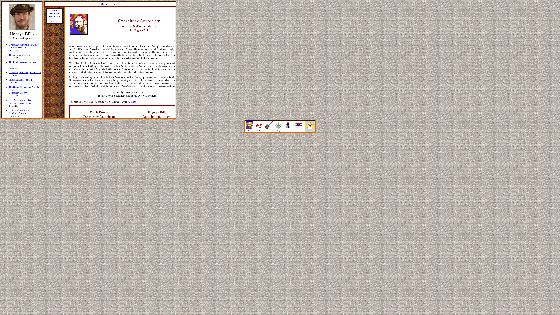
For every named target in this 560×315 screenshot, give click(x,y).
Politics (259, 131)
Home (249, 131)
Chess (288, 131)
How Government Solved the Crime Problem (20, 112)
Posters (298, 131)
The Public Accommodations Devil (22, 63)
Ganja (278, 131)
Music (269, 131)
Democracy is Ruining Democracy (25, 72)
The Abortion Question (19, 54)
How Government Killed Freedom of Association (20, 101)
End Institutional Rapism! (20, 79)
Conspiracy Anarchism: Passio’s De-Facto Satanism (23, 46)
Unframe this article (110, 4)
